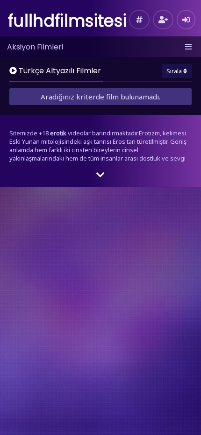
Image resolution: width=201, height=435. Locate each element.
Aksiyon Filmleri (35, 47)
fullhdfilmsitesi (67, 20)
